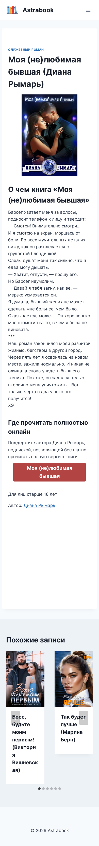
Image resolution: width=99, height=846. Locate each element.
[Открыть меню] (88, 10)
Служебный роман (26, 50)
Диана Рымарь (39, 505)
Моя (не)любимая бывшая (49, 472)
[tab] (39, 788)
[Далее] (83, 718)
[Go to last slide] (15, 718)
